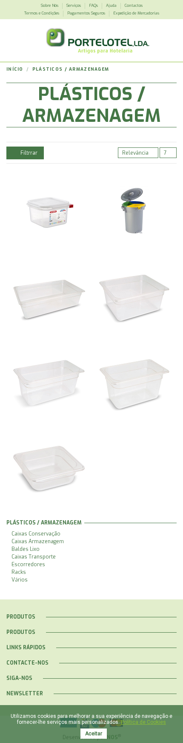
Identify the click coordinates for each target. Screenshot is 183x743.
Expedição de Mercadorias (136, 13)
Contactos (134, 5)
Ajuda (112, 5)
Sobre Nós (50, 5)
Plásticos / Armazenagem (44, 522)
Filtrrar (28, 153)
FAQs (94, 5)
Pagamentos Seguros (86, 13)
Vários (19, 579)
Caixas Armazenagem (37, 541)
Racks (18, 572)
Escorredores (28, 564)
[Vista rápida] (53, 219)
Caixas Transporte (33, 556)
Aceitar (93, 734)
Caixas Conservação (35, 533)
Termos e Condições (42, 13)
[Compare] (44, 219)
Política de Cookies (143, 722)
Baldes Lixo (25, 549)
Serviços (74, 5)
